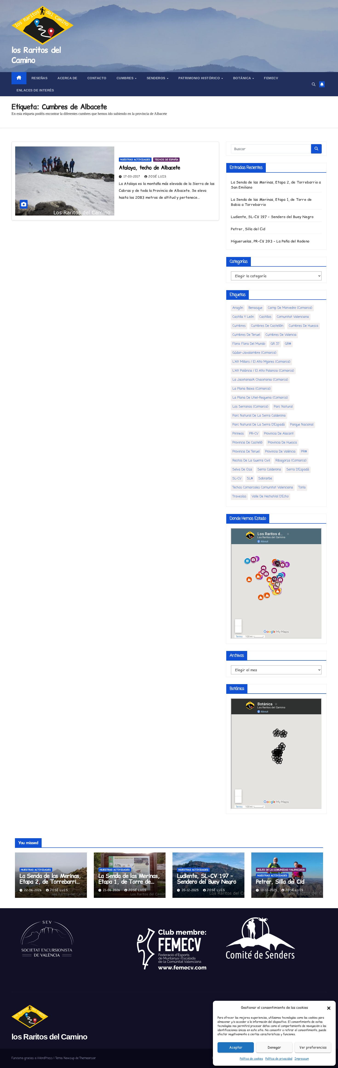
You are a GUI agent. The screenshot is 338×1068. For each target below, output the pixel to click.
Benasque (255, 308)
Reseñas (40, 78)
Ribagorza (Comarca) (290, 460)
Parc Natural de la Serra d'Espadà (258, 424)
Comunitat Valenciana (293, 317)
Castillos (265, 317)
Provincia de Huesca (282, 442)
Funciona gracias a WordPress (32, 1058)
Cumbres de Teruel (246, 335)
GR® (288, 343)
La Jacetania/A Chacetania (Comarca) (260, 379)
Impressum (302, 1059)
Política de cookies (251, 1059)
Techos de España (166, 159)
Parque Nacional (301, 424)
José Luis (157, 176)
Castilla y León (243, 317)
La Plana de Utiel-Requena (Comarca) (260, 397)
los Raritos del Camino (36, 55)
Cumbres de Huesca (303, 326)
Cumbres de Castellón (267, 326)
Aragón (237, 308)
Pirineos (238, 433)
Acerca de (67, 78)
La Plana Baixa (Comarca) (251, 388)
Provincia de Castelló (247, 442)
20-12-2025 (191, 890)
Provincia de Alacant (279, 433)
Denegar (274, 1047)
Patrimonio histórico (199, 78)
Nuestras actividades (135, 159)
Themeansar (87, 1058)
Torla (302, 487)
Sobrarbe (265, 478)
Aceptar (235, 1047)
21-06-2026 (112, 890)
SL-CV (236, 478)
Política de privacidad (278, 1059)
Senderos (156, 78)
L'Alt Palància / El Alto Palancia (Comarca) (263, 370)
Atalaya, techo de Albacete (149, 167)
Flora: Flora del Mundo (248, 343)
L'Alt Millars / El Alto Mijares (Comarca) (261, 361)
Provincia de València (280, 451)
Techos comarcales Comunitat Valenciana (262, 487)
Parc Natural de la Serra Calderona (259, 415)
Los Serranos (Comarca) (250, 406)
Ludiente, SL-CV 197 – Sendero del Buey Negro (272, 216)
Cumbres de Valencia (281, 335)
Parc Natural (283, 406)
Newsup (69, 1058)
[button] (329, 1007)
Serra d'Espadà (297, 469)
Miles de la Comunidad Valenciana (281, 869)
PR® (304, 451)
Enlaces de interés (35, 90)
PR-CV (253, 433)
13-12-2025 (269, 890)
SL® (250, 478)
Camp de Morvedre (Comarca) (290, 308)
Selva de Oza (242, 469)
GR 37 (275, 343)
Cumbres (126, 78)
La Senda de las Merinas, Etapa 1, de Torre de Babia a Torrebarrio (129, 881)
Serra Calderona (269, 469)
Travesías (239, 496)
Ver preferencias (313, 1047)
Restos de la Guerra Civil (251, 460)
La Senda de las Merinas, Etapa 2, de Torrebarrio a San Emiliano (50, 881)
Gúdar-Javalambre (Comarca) (254, 352)
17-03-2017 (132, 176)
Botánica (242, 78)
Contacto (96, 78)
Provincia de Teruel (246, 451)
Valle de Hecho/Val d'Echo (270, 496)
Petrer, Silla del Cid (248, 228)
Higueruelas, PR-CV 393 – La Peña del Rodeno (270, 241)
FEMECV (271, 78)
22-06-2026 (33, 890)
